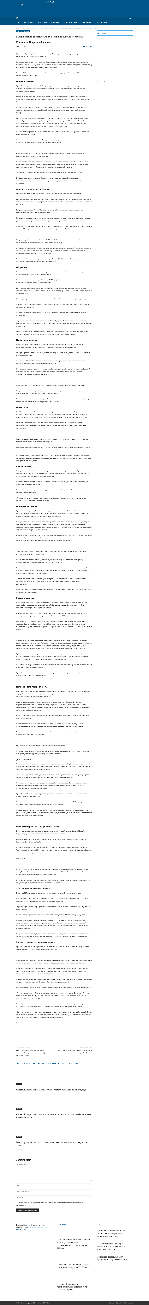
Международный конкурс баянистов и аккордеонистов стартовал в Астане (111, 1246)
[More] (43, 1037)
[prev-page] (17, 1150)
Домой (18, 28)
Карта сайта (119, 1303)
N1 (19, 46)
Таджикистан (70, 23)
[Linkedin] (47, 2)
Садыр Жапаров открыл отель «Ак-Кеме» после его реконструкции (51, 1089)
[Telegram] (33, 1037)
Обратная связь (128, 1303)
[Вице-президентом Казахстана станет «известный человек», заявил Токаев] (54, 1129)
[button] (130, 19)
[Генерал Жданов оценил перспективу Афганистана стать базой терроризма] (62, 1277)
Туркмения (86, 23)
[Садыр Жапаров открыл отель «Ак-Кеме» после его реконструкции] (54, 1077)
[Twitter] (50, 2)
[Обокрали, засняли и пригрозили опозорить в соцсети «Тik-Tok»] (62, 1258)
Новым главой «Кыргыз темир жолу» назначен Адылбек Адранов (75, 1051)
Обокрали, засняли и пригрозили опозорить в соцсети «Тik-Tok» (73, 1266)
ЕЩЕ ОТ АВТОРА (68, 1063)
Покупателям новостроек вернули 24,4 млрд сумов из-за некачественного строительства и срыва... (73, 1243)
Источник (19, 1023)
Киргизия (55, 23)
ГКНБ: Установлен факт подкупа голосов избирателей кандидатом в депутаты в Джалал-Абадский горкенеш (33, 1052)
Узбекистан (101, 23)
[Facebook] (45, 2)
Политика (34, 28)
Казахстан (42, 23)
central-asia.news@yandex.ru (38, 1227)
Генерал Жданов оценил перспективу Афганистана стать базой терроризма (72, 1287)
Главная (111, 1303)
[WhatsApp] (28, 1037)
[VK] (38, 1037)
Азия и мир (27, 23)
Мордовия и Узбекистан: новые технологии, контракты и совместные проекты (112, 1233)
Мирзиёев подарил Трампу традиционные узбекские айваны (113, 1258)
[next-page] (21, 1150)
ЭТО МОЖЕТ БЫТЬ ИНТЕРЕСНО (36, 1063)
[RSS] (48, 2)
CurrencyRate (102, 82)
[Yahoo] (53, 2)
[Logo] (32, 18)
